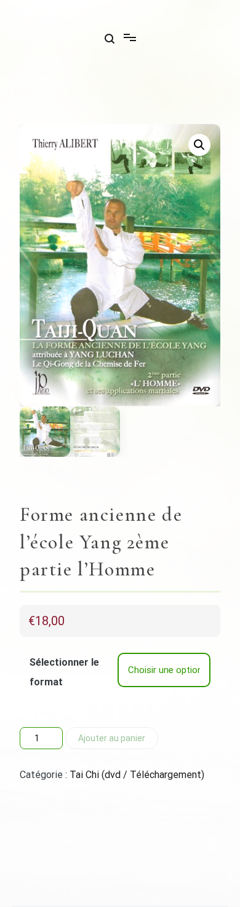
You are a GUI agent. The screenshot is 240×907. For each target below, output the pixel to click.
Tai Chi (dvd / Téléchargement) (137, 774)
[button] (199, 145)
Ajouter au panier (111, 738)
